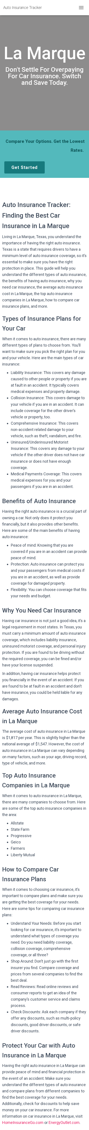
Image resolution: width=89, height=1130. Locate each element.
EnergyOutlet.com (64, 1122)
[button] (24, 167)
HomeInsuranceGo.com (22, 1122)
